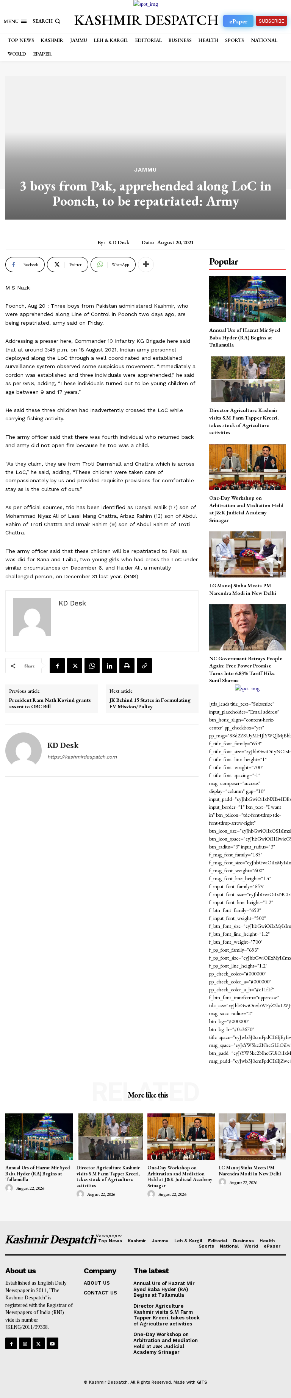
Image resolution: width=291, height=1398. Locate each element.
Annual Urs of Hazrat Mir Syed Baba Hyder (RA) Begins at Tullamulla (244, 337)
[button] (47, 21)
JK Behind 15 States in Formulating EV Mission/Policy (150, 703)
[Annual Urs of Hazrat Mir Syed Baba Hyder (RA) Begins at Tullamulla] (247, 299)
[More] (146, 264)
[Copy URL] (144, 665)
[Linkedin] (109, 665)
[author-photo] (10, 1188)
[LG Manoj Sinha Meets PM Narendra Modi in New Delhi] (247, 554)
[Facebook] (57, 665)
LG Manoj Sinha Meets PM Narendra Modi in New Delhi (250, 1170)
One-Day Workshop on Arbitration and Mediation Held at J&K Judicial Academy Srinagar (246, 508)
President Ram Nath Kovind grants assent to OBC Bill (50, 703)
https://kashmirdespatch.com (82, 757)
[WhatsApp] (92, 665)
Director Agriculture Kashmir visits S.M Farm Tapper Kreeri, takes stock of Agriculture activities (108, 1176)
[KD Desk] (23, 750)
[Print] (127, 665)
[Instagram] (25, 1343)
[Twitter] (74, 665)
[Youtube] (52, 1343)
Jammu (145, 170)
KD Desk (118, 242)
